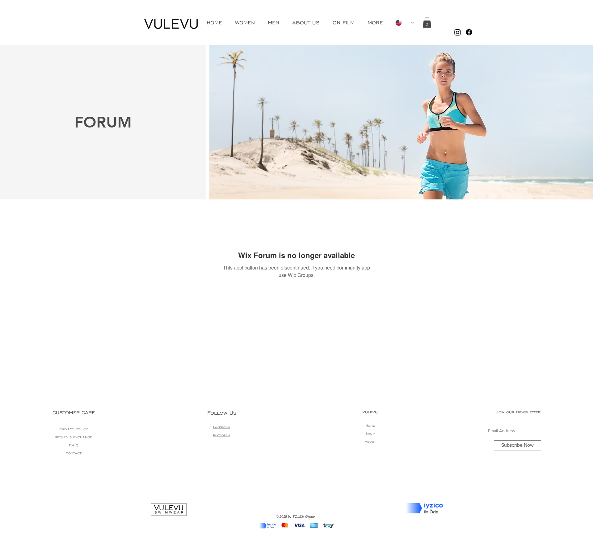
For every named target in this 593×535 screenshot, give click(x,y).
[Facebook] (469, 32)
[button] (427, 22)
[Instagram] (457, 32)
